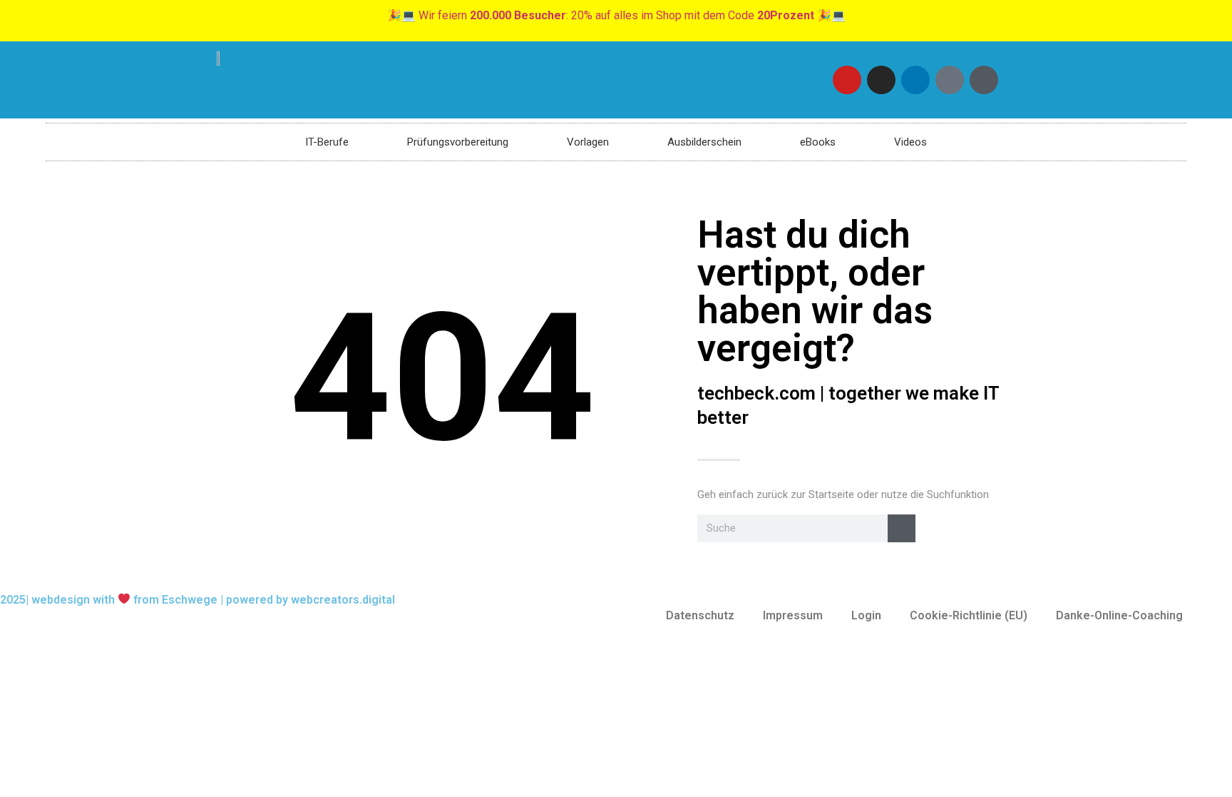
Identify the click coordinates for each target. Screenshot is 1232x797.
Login (866, 615)
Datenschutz (700, 615)
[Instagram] (881, 80)
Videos (910, 142)
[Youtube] (847, 80)
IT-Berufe (327, 142)
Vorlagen (588, 142)
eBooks (818, 142)
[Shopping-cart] (984, 80)
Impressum (793, 615)
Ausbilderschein (704, 142)
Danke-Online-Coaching (1119, 615)
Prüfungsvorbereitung (457, 142)
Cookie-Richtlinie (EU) (968, 615)
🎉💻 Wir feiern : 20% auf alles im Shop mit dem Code (616, 15)
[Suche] (901, 528)
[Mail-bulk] (949, 80)
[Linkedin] (915, 80)
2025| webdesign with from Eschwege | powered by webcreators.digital (197, 599)
